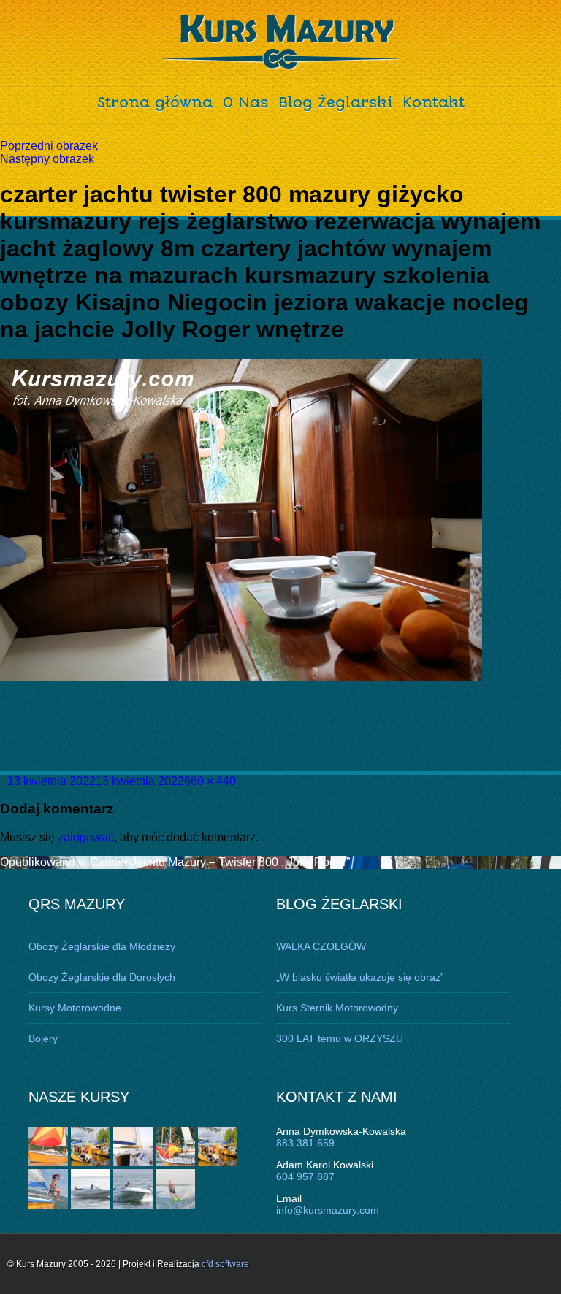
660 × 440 (210, 781)
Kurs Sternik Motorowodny (337, 1008)
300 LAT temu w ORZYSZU (339, 1038)
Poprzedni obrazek (49, 145)
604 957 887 (305, 1176)
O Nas (245, 102)
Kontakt (433, 102)
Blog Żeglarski (335, 102)
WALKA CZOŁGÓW (321, 946)
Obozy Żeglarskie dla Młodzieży (101, 946)
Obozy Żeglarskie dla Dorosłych (101, 977)
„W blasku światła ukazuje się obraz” (360, 977)
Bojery (43, 1038)
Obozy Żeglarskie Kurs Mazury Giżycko (281, 42)
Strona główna (155, 102)
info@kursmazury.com (327, 1210)
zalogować (86, 837)
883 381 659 (305, 1143)
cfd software (225, 1264)
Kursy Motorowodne (74, 1008)
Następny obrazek (47, 159)
